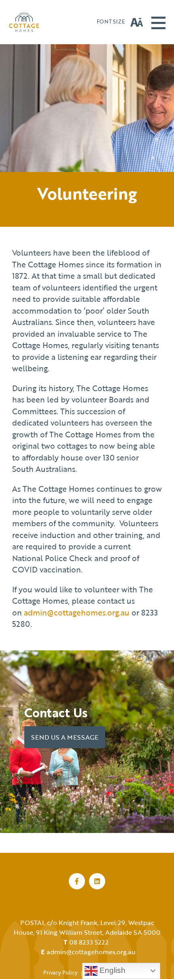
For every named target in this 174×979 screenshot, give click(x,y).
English (111, 970)
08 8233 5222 (88, 942)
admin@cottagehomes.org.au (76, 612)
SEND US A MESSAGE (64, 737)
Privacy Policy (60, 972)
